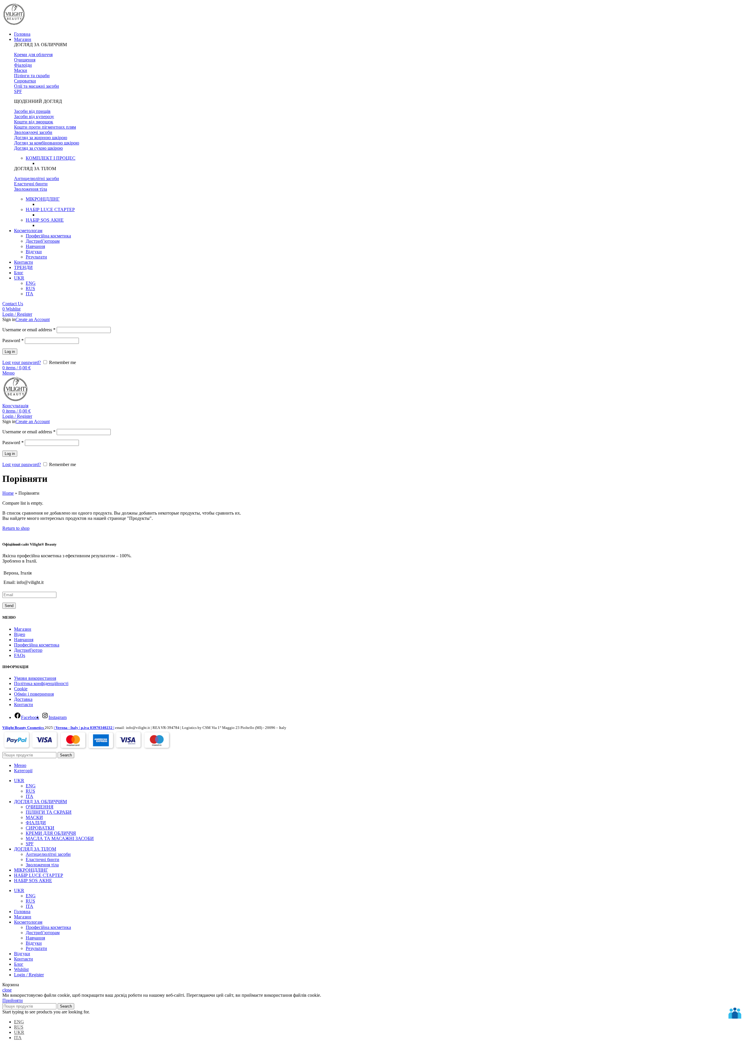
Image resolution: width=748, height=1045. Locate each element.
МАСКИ (34, 817)
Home (8, 493)
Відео (19, 634)
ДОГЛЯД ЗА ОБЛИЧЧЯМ (40, 44)
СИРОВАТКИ (40, 827)
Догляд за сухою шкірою (38, 148)
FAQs (19, 655)
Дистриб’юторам (43, 241)
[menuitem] (19, 277)
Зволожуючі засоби (33, 132)
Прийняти (12, 1000)
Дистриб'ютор (28, 650)
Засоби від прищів (32, 111)
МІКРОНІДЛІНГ (43, 198)
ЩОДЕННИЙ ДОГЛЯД (38, 101)
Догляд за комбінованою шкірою (46, 142)
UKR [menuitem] (19, 1032)
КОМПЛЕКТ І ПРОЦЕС (50, 158)
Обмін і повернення (34, 694)
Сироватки (25, 80)
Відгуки (34, 251)
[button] (380, 44)
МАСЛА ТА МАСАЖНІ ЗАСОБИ (60, 838)
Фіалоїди (23, 65)
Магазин (22, 629)
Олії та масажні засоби (36, 86)
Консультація (15, 405)
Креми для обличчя (33, 54)
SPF (18, 91)
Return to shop (16, 528)
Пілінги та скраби (32, 75)
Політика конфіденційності (41, 683)
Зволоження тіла (30, 189)
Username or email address (29, 329)
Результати (36, 256)
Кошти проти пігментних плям (45, 127)
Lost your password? (21, 362)
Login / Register (29, 974)
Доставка (23, 699)
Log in (10, 351)
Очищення (24, 59)
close (7, 989)
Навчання (35, 246)
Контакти (23, 704)
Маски (20, 70)
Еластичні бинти (31, 183)
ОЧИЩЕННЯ (39, 806)
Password (13, 340)
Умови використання (35, 678)
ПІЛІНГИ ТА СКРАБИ (49, 812)
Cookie (20, 688)
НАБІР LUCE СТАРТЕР (50, 209)
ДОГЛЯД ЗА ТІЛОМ (35, 168)
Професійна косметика (48, 235)
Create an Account (32, 319)
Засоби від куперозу (34, 116)
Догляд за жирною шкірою (40, 137)
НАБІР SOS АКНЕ (45, 220)
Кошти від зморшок (33, 121)
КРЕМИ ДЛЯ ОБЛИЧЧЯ (51, 833)
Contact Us (12, 303)
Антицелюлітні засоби (36, 178)
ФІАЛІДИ (36, 822)
